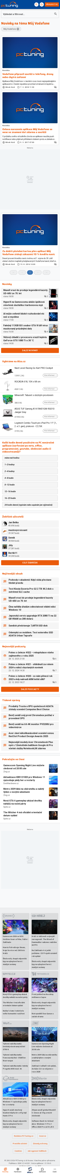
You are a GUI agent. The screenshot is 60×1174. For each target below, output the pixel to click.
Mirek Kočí (10, 87)
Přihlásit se (52, 4)
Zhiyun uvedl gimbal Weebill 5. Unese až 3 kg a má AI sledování (44, 1113)
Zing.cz (6, 771)
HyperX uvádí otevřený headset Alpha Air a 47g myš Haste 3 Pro (15, 1113)
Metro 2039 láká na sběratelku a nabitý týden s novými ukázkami (23, 790)
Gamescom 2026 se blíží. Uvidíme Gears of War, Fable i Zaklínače (15, 939)
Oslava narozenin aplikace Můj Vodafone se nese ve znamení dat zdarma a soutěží (27, 131)
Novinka (5, 70)
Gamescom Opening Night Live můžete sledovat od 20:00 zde (23, 767)
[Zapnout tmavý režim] (42, 4)
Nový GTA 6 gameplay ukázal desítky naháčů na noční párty (22, 802)
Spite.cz (6, 807)
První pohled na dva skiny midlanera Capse (42, 995)
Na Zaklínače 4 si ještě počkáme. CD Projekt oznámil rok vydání (44, 953)
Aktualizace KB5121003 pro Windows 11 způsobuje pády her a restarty (24, 779)
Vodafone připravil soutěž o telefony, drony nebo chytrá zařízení (27, 76)
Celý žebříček (30, 563)
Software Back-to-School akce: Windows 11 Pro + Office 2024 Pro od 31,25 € (43, 1124)
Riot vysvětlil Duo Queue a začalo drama (42, 1015)
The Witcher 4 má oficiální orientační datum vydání (22, 814)
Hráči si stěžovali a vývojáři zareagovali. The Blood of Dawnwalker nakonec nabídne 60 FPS (44, 940)
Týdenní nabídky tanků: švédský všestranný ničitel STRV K (14, 1047)
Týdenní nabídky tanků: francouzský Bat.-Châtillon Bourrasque (14, 1058)
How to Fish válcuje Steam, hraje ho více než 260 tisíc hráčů (14, 950)
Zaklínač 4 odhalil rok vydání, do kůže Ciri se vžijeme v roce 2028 (44, 1069)
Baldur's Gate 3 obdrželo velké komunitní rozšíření (14, 1012)
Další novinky (30, 350)
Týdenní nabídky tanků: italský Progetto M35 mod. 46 (15, 1067)
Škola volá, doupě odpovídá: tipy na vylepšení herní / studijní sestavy (15, 962)
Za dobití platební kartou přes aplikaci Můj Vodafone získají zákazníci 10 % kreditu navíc (28, 253)
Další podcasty (30, 689)
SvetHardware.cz (11, 783)
